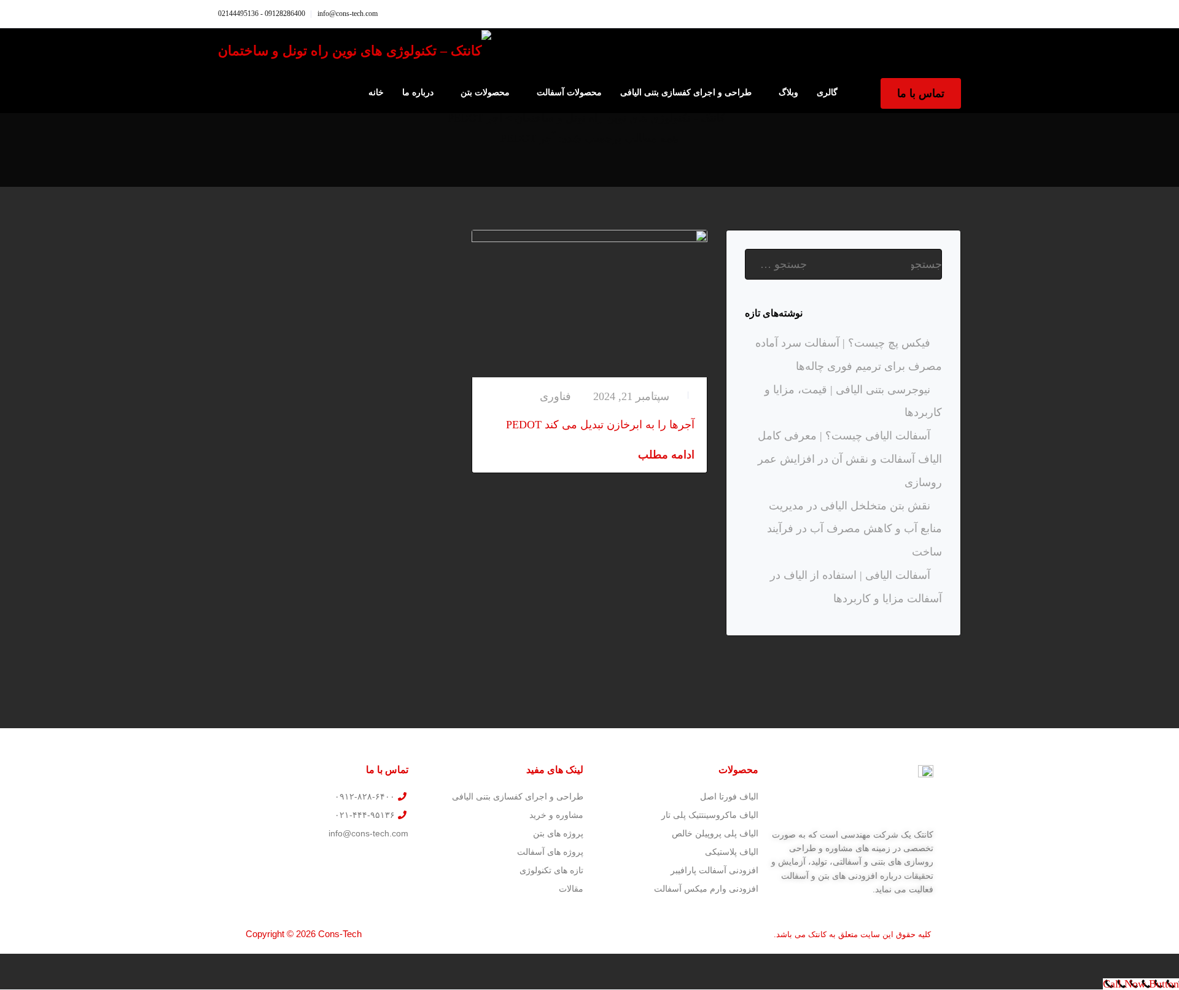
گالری (827, 92)
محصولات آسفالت (569, 92)
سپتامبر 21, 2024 (631, 396)
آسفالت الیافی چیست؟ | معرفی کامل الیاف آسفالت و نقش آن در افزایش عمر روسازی (850, 459)
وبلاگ (788, 92)
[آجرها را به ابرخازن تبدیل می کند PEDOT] (589, 302)
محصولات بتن (485, 92)
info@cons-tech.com (347, 13)
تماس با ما (920, 93)
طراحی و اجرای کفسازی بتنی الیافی (686, 92)
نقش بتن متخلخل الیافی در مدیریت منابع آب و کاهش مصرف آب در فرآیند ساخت (854, 529)
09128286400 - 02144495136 (261, 13)
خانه (376, 92)
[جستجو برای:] (843, 264)
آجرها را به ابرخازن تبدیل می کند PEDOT (600, 424)
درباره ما (418, 92)
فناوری (555, 396)
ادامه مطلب (666, 454)
